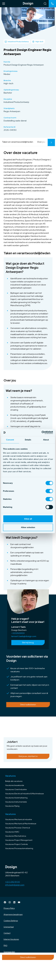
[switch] (49, 491)
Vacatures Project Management (18, 840)
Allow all (28, 519)
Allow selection (28, 527)
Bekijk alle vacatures (13, 781)
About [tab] (46, 439)
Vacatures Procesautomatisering (19, 848)
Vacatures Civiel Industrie (16, 789)
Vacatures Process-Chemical (17, 828)
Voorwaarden (9, 951)
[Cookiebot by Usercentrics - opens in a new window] (41, 432)
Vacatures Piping (12, 806)
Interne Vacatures (11, 939)
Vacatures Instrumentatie (16, 802)
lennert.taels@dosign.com (23, 636)
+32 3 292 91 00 (12, 881)
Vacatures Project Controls (16, 844)
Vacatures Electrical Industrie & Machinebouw (24, 793)
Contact (7, 933)
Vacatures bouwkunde (14, 785)
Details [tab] (28, 439)
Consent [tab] (10, 439)
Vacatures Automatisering (16, 798)
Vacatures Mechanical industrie (18, 819)
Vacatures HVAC (12, 832)
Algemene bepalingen (13, 914)
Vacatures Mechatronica (15, 836)
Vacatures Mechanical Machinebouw (20, 823)
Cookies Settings (11, 920)
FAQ (5, 945)
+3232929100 (18, 633)
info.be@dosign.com (14, 885)
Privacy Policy (9, 908)
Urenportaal (9, 927)
